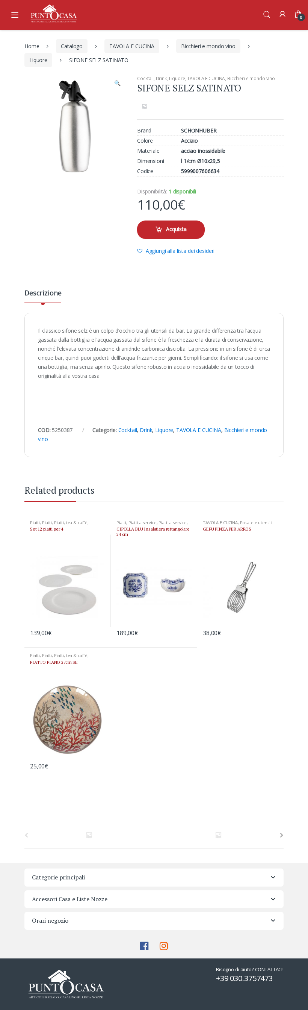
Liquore (38, 60)
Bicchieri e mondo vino (208, 46)
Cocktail (145, 78)
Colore (145, 140)
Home (31, 46)
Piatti (35, 522)
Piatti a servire (142, 522)
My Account (282, 15)
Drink (161, 78)
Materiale (148, 151)
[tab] (42, 296)
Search (267, 15)
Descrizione (42, 293)
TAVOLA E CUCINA (131, 46)
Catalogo (72, 46)
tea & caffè (77, 522)
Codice (145, 171)
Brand (144, 130)
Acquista (176, 229)
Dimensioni (150, 161)
